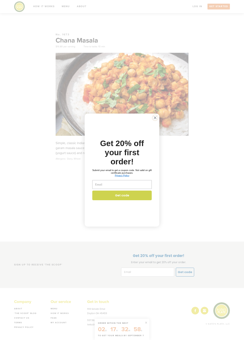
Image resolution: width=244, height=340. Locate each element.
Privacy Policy (122, 175)
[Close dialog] (155, 118)
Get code (122, 195)
